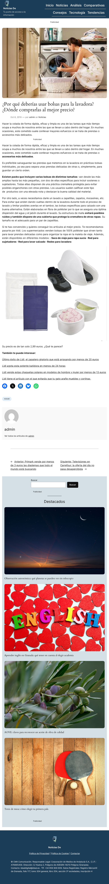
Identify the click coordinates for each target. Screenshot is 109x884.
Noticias (42, 117)
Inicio (50, 5)
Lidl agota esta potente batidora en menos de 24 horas (33, 365)
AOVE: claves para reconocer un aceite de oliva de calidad (34, 732)
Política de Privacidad (39, 853)
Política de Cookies (60, 853)
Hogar (7, 399)
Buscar (34, 480)
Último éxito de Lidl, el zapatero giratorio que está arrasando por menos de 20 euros (50, 359)
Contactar (75, 853)
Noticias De (9, 8)
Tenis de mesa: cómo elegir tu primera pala (26, 809)
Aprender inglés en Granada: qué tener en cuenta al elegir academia (39, 655)
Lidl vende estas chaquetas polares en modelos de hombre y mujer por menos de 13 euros (54, 372)
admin (32, 117)
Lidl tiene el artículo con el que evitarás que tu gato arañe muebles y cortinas (46, 378)
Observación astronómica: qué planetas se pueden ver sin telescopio (38, 578)
